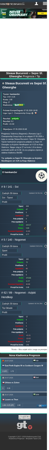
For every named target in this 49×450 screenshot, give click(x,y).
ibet (37, 377)
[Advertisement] (24, 44)
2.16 (8, 388)
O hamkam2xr (9, 172)
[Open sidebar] (45, 228)
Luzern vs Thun (11, 400)
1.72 (12, 371)
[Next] (45, 12)
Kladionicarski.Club (33, 437)
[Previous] (4, 12)
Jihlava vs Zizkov (12, 383)
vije (37, 360)
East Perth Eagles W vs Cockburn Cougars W (24, 366)
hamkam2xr (15, 94)
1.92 (19, 405)
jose (37, 394)
